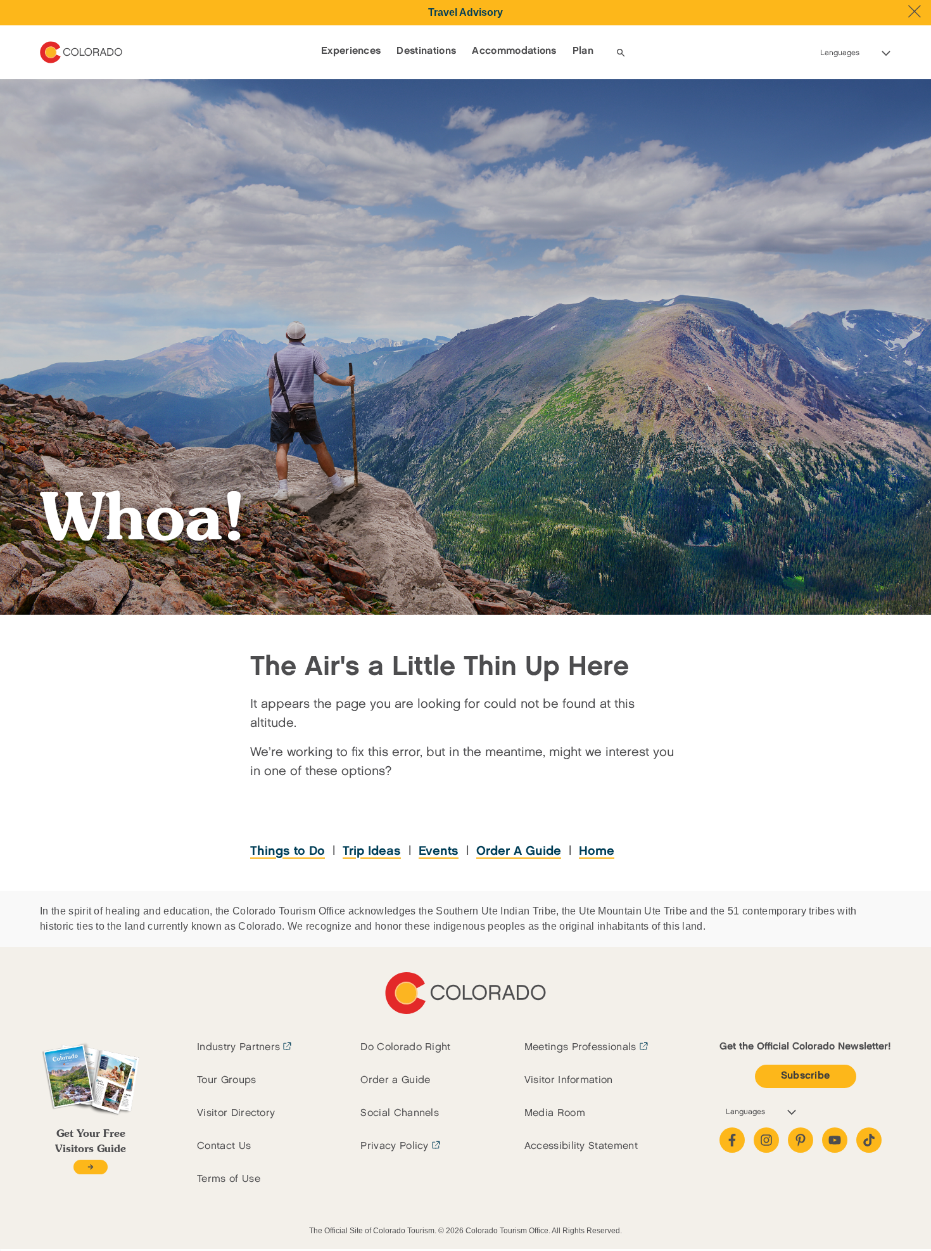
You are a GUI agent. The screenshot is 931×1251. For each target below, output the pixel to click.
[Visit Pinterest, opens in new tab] (800, 1140)
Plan (583, 51)
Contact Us (224, 1146)
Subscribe (805, 1076)
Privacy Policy (394, 1146)
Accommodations (514, 51)
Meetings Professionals (580, 1047)
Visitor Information (568, 1080)
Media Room (554, 1113)
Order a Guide (395, 1080)
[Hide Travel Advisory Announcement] (914, 11)
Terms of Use (228, 1179)
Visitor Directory (236, 1113)
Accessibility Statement (581, 1146)
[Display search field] (620, 52)
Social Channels (399, 1113)
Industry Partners (238, 1047)
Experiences (351, 51)
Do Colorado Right (405, 1047)
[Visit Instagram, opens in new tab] (766, 1140)
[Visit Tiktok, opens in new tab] (869, 1140)
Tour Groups (226, 1080)
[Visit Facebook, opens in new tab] (732, 1140)
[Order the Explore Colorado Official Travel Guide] (90, 1167)
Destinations (426, 51)
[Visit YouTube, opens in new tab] (834, 1140)
